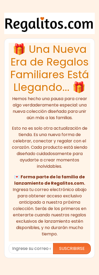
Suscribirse (72, 248)
